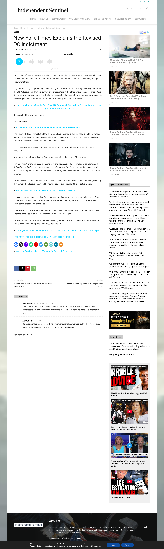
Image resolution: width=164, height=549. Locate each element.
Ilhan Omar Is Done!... (121, 497)
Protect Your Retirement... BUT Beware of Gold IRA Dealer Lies (46, 190)
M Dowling (19, 49)
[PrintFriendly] (51, 244)
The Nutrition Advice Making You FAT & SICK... (129, 394)
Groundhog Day (123, 19)
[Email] (46, 244)
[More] (61, 244)
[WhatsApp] (33, 268)
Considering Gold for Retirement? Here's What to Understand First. (48, 127)
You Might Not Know (79, 19)
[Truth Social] (26, 244)
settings (97, 546)
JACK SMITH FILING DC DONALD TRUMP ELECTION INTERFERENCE (45, 237)
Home (33, 19)
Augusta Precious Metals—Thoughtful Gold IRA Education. (44, 251)
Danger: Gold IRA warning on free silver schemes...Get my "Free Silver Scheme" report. (59, 230)
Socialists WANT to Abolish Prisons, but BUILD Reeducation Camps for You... (128, 463)
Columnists (140, 19)
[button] (147, 9)
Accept (113, 545)
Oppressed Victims (103, 19)
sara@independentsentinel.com (72, 538)
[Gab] (31, 244)
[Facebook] (136, 2)
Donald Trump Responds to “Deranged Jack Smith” (84, 285)
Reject (127, 545)
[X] (144, 2)
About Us (43, 19)
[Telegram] (41, 244)
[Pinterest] (140, 2)
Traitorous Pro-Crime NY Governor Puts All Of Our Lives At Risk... (128, 428)
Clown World (59, 19)
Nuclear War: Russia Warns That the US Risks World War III (33, 285)
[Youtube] (148, 2)
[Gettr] (36, 244)
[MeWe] (56, 244)
